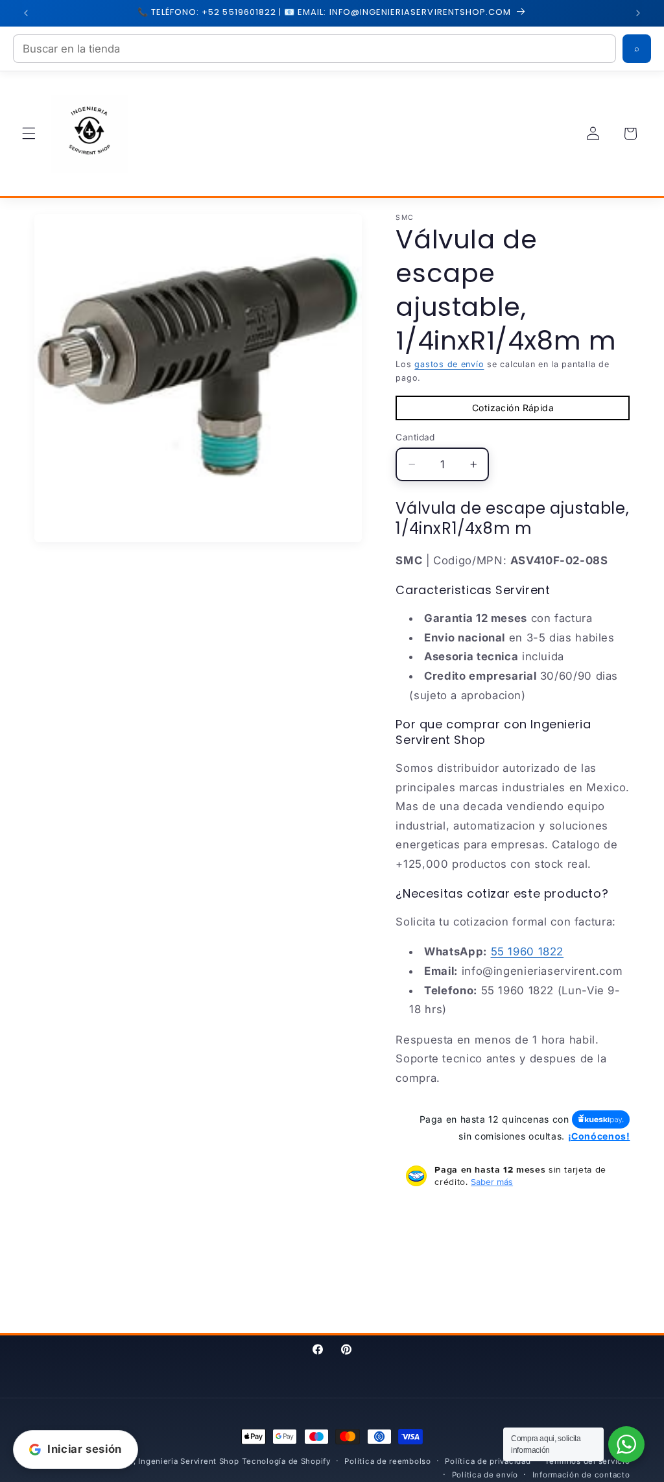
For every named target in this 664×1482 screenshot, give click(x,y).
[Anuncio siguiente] (638, 13)
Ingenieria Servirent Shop (188, 1461)
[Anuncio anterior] (26, 13)
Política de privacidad (487, 1461)
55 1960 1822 (527, 951)
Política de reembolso (387, 1461)
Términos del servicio (587, 1461)
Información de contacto (581, 1474)
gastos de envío (449, 364)
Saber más (492, 1181)
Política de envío (485, 1474)
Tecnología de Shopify (286, 1461)
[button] (28, 134)
